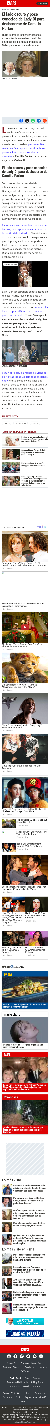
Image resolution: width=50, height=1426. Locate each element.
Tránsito (25, 1401)
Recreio (26, 1386)
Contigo (36, 1378)
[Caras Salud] (25, 1324)
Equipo (19, 1397)
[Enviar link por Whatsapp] (33, 121)
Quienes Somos (24, 1393)
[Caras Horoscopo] (25, 1336)
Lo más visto (11, 1180)
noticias (25, 975)
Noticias (25, 1363)
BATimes (25, 1371)
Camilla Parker (20, 423)
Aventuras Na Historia (17, 1382)
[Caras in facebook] (15, 1356)
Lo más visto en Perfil (18, 1249)
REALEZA (5, 9)
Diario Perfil (12, 1363)
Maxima (36, 1386)
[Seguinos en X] (22, 1356)
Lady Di (6, 423)
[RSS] (35, 1356)
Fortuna (7, 1367)
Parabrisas (30, 1367)
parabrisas (25, 1098)
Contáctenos (41, 1393)
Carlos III (35, 423)
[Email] (45, 121)
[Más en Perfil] (17, 967)
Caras (27, 1378)
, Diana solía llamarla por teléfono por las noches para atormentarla (25, 311)
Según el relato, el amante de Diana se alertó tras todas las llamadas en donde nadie (25, 376)
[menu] (4, 3)
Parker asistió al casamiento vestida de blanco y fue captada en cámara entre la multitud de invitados (24, 229)
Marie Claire (37, 1363)
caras (25, 1055)
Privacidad (8, 1397)
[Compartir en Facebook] (21, 121)
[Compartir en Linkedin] (39, 121)
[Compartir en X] (27, 121)
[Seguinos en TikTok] (28, 1356)
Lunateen (42, 1367)
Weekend (17, 1367)
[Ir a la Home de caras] (11, 4)
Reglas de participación (36, 1397)
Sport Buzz (15, 1386)
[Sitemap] (41, 1356)
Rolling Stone (37, 1382)
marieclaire (25, 1015)
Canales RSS (9, 1393)
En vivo (43, 3)
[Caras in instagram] (9, 1356)
